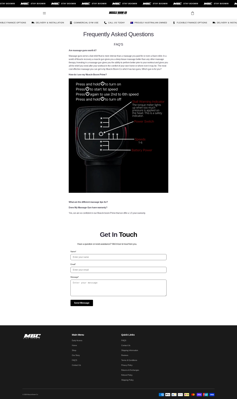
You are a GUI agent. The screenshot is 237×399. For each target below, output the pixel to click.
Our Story (76, 355)
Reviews (124, 355)
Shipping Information (129, 350)
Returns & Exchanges (130, 370)
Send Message (81, 303)
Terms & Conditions (129, 360)
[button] (44, 13)
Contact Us (76, 365)
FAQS (123, 340)
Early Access (77, 340)
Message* (74, 277)
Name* (73, 251)
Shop (74, 350)
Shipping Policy (127, 380)
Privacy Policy (126, 365)
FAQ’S (74, 360)
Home (74, 345)
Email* (73, 264)
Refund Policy (126, 375)
